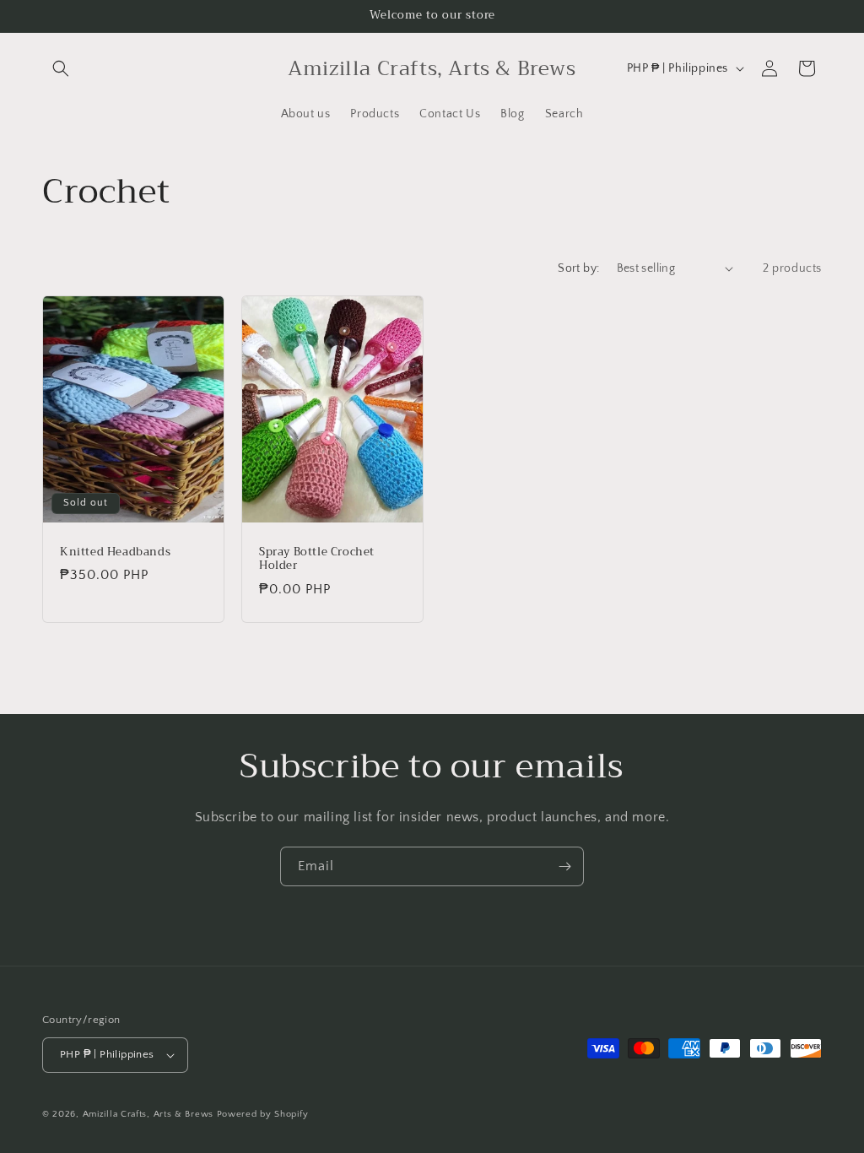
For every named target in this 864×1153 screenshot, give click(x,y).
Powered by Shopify (263, 1114)
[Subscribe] (564, 866)
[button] (60, 68)
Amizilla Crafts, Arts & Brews (148, 1114)
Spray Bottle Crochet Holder (317, 558)
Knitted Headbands (115, 551)
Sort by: (578, 268)
